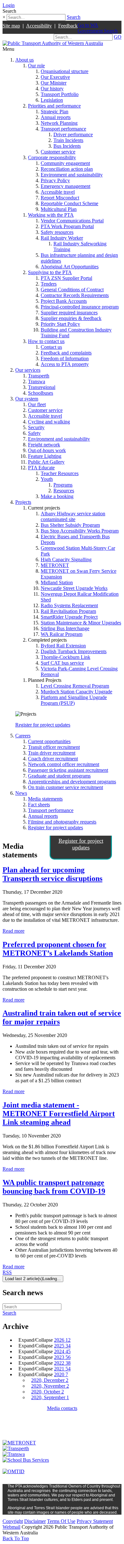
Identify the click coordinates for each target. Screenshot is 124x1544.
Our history (52, 88)
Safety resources (57, 232)
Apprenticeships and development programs (72, 781)
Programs (62, 485)
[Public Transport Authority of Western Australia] (53, 43)
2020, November (50, 1386)
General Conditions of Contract (72, 289)
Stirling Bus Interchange (65, 628)
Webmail (11, 1527)
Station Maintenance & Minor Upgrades (81, 622)
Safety (34, 433)
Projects (23, 502)
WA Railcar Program (61, 634)
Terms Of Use (61, 1521)
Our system (26, 398)
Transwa (36, 381)
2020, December (49, 1380)
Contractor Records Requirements (75, 295)
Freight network (44, 444)
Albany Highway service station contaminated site (73, 516)
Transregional (41, 387)
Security (36, 427)
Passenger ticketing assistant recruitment (68, 770)
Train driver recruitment (51, 753)
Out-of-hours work (47, 450)
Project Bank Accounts (64, 301)
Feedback (68, 25)
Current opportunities (49, 741)
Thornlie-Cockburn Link (65, 657)
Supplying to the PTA (50, 272)
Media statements (45, 799)
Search (73, 17)
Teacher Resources (60, 473)
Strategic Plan (54, 111)
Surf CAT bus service (62, 663)
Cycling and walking (49, 421)
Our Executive (55, 77)
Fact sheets (39, 804)
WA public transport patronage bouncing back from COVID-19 (54, 1186)
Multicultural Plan (59, 209)
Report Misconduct (60, 197)
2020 (61, 1374)
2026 (62, 1340)
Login (9, 5)
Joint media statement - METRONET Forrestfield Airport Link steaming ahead (59, 1113)
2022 (62, 1363)
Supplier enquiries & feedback (71, 318)
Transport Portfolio (60, 94)
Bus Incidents (67, 146)
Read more (13, 931)
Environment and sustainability (72, 174)
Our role (36, 65)
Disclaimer (35, 1521)
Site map (11, 25)
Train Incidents (68, 140)
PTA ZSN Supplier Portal (66, 278)
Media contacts (62, 1408)
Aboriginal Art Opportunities (70, 266)
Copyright (13, 1521)
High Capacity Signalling (66, 559)
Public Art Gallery (46, 462)
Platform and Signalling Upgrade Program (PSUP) (74, 700)
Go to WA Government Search (98, 28)
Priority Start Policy (60, 324)
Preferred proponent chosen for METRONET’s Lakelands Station (58, 948)
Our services (27, 370)
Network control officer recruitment (63, 764)
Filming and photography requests (62, 821)
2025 (62, 1345)
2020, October (47, 1391)
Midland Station (57, 582)
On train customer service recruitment (65, 787)
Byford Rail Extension (63, 645)
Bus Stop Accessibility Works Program (80, 530)
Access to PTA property (65, 364)
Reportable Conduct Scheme (69, 203)
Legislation (52, 100)
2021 (62, 1368)
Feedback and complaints (66, 352)
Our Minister (53, 83)
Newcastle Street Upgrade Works (74, 588)
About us (24, 60)
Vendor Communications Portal (72, 220)
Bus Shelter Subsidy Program (70, 525)
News (21, 793)
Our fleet (37, 404)
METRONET (55, 565)
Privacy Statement (95, 1521)
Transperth (38, 375)
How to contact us (46, 341)
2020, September (50, 1397)
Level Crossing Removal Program (75, 686)
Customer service (58, 151)
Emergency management (65, 186)
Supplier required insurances (69, 312)
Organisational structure (64, 71)
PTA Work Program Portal (67, 226)
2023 (62, 1357)
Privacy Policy (55, 180)
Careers (23, 735)
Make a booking (57, 496)
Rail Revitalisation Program (68, 611)
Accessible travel (58, 192)
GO (117, 37)
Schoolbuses (40, 393)
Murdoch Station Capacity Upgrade (76, 691)
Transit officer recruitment (54, 747)
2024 (62, 1351)
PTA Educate (41, 467)
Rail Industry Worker (62, 238)
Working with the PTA (51, 215)
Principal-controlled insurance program (80, 307)
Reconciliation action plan (67, 169)
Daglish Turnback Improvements (74, 651)
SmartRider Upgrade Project (69, 617)
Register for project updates (42, 724)
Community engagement (65, 163)
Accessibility (39, 25)
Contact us (51, 347)
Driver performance (73, 134)
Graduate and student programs (59, 776)
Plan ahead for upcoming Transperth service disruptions (52, 874)
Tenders (49, 284)
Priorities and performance (54, 105)
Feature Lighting (44, 456)
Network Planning (59, 123)
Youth (47, 479)
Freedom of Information (65, 358)
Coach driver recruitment (53, 758)
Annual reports (56, 117)
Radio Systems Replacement (69, 605)
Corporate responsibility (52, 157)
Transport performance (63, 128)
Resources (63, 490)
